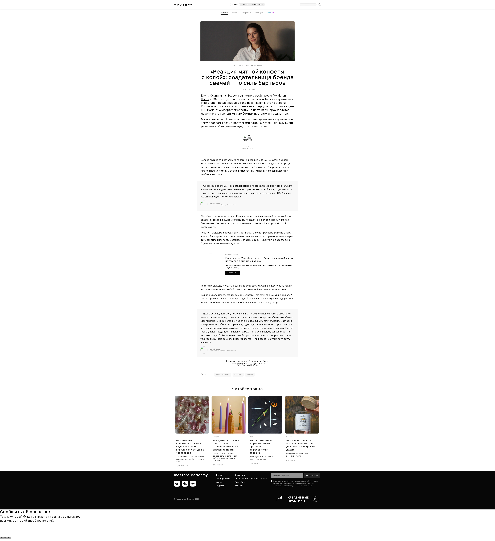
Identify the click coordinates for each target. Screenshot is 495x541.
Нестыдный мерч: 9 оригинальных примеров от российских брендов (261, 446)
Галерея (179, 436)
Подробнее (232, 272)
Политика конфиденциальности (251, 478)
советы (235, 12)
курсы (245, 3)
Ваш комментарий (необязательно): (27, 520)
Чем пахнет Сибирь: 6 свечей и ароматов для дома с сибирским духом (300, 444)
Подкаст (270, 12)
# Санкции (238, 374)
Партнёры (240, 481)
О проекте (240, 474)
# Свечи (250, 374)
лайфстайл (246, 12)
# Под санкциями (222, 374)
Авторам (239, 485)
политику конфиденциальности (295, 483)
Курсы (219, 481)
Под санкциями (253, 64)
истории (224, 12)
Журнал (219, 474)
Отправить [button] (5, 537)
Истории (238, 64)
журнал (235, 3)
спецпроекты (257, 3)
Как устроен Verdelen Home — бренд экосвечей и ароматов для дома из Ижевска (259, 259)
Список (252, 436)
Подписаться (312, 475)
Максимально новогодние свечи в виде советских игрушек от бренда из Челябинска (190, 446)
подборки (259, 12)
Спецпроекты (223, 478)
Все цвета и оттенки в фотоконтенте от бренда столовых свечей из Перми (226, 444)
